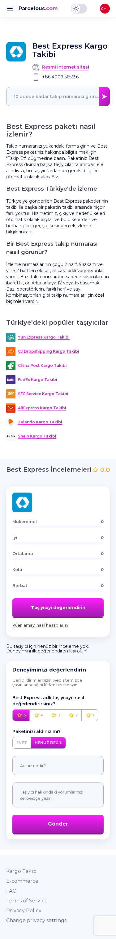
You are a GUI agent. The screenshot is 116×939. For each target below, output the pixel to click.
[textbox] (58, 96)
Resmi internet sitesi (65, 67)
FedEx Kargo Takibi (37, 379)
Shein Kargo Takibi (37, 436)
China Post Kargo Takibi (42, 365)
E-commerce (22, 881)
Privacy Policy (23, 910)
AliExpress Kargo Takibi (42, 408)
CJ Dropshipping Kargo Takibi (48, 351)
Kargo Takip (21, 871)
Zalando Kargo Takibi (40, 422)
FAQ (11, 891)
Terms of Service (27, 901)
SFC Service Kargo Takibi (43, 393)
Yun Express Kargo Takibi (44, 337)
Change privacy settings (36, 920)
